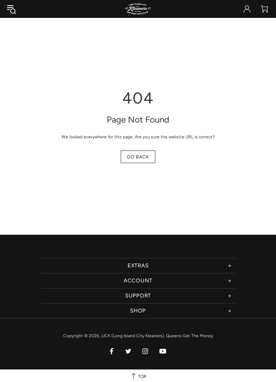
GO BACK (138, 156)
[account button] (247, 9)
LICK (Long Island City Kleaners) (138, 9)
